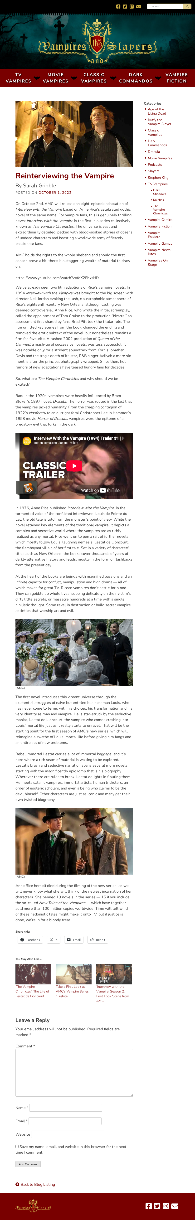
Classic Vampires (94, 78)
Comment (25, 1046)
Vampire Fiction (177, 78)
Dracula (154, 152)
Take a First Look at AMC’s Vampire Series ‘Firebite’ (72, 991)
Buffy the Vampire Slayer (159, 122)
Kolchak (158, 200)
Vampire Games (160, 244)
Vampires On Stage (158, 262)
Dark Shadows (159, 192)
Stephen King (158, 178)
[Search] (187, 6)
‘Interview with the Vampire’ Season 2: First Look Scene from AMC (112, 993)
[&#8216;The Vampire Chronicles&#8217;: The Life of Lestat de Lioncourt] (33, 974)
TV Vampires (18, 78)
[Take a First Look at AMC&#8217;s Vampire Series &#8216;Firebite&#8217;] (74, 974)
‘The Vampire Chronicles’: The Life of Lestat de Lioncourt (32, 991)
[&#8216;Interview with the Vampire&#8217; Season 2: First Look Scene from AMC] (114, 974)
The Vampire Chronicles (159, 210)
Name (21, 1107)
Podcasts (155, 165)
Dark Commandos (136, 78)
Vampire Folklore (154, 235)
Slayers (153, 171)
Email (21, 1121)
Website (22, 1134)
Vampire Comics (160, 220)
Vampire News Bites (159, 252)
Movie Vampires (55, 78)
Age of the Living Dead (157, 111)
